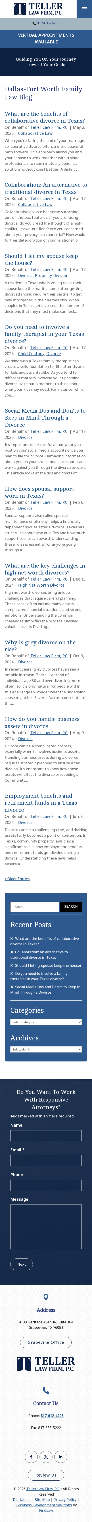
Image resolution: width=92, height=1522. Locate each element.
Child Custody (31, 353)
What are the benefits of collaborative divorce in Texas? (44, 941)
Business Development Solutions (44, 1505)
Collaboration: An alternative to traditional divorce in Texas (39, 955)
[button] (84, 8)
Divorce (25, 275)
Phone (16, 1174)
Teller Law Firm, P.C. (49, 127)
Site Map (42, 1499)
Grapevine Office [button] (46, 1342)
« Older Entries (17, 878)
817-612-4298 (48, 23)
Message (19, 1199)
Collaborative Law (35, 133)
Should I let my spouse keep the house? (48, 965)
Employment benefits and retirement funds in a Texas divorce (41, 803)
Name (16, 1125)
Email (17, 1149)
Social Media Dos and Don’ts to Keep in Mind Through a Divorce (45, 417)
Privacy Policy (65, 1499)
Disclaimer (22, 1499)
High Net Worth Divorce (41, 585)
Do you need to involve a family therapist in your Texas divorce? (44, 334)
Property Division (51, 275)
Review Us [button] (46, 1475)
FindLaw (46, 1510)
